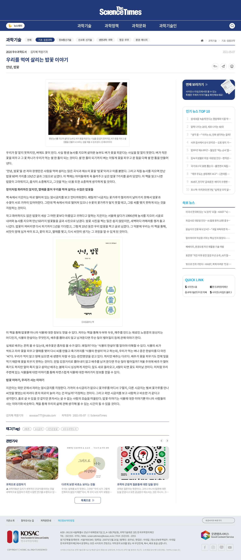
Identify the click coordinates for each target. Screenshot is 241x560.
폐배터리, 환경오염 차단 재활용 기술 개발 (205, 246)
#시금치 (38, 429)
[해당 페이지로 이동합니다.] (32, 463)
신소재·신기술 (85, 39)
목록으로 (85, 500)
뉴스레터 (18, 25)
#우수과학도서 (70, 429)
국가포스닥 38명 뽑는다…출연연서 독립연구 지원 (211, 166)
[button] (162, 441)
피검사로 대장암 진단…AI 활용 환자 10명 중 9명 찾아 (210, 220)
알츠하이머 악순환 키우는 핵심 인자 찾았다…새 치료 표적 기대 (210, 238)
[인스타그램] (213, 547)
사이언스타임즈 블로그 (222, 292)
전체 (29, 39)
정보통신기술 (65, 39)
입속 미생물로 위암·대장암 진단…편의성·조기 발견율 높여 (211, 158)
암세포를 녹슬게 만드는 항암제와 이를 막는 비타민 (211, 118)
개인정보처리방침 (66, 520)
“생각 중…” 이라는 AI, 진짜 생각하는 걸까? (211, 134)
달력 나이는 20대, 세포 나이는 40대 (207, 126)
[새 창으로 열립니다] (28, 536)
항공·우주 (124, 39)
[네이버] (221, 547)
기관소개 (10, 520)
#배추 (27, 429)
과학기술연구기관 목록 (197, 292)
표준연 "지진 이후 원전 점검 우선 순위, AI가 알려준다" (210, 255)
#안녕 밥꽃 (53, 429)
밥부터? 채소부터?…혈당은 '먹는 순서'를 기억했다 (211, 150)
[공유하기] (215, 66)
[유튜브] (230, 547)
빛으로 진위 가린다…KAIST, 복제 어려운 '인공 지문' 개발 (210, 264)
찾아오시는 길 (27, 520)
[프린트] (231, 66)
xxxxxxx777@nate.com (42, 415)
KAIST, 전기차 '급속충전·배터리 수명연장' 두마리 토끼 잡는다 (211, 181)
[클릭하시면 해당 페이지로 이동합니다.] (120, 10)
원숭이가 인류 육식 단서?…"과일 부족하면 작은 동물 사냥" (210, 229)
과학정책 (112, 26)
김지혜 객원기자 (39, 52)
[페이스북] (204, 547)
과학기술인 (168, 26)
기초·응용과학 (45, 39)
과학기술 (84, 26)
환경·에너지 (141, 39)
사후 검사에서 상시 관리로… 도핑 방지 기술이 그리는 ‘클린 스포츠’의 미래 (211, 142)
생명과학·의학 (106, 39)
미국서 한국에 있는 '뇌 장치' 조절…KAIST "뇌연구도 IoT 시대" (210, 211)
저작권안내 (46, 520)
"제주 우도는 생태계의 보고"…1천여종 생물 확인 (211, 173)
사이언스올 (192, 287)
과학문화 (139, 26)
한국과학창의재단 (220, 287)
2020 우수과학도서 (16, 52)
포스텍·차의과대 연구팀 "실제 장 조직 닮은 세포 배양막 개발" (211, 189)
